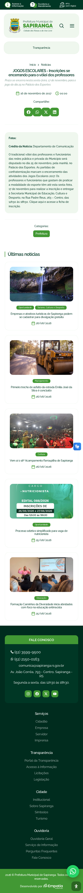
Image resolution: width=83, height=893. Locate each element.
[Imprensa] (41, 742)
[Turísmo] (41, 820)
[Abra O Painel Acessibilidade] (76, 886)
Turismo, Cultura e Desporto (50, 307)
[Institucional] (41, 801)
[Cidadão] (41, 723)
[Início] (33, 65)
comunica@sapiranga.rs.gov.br (41, 665)
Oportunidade (25, 307)
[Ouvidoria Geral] (41, 840)
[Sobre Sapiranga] (41, 807)
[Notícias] (46, 65)
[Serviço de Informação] (41, 846)
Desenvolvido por (31, 886)
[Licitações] (41, 774)
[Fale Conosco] (41, 859)
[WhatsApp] (73, 871)
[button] (28, 112)
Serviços (41, 714)
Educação (41, 598)
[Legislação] (41, 781)
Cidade (41, 792)
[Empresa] (41, 729)
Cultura (41, 454)
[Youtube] (54, 693)
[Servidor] (41, 736)
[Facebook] (37, 693)
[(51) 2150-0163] (25, 659)
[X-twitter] (45, 693)
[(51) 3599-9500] (26, 652)
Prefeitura (41, 233)
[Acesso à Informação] (41, 768)
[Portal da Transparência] (41, 762)
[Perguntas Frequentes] (41, 853)
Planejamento (41, 381)
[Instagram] (28, 693)
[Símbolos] (41, 814)
